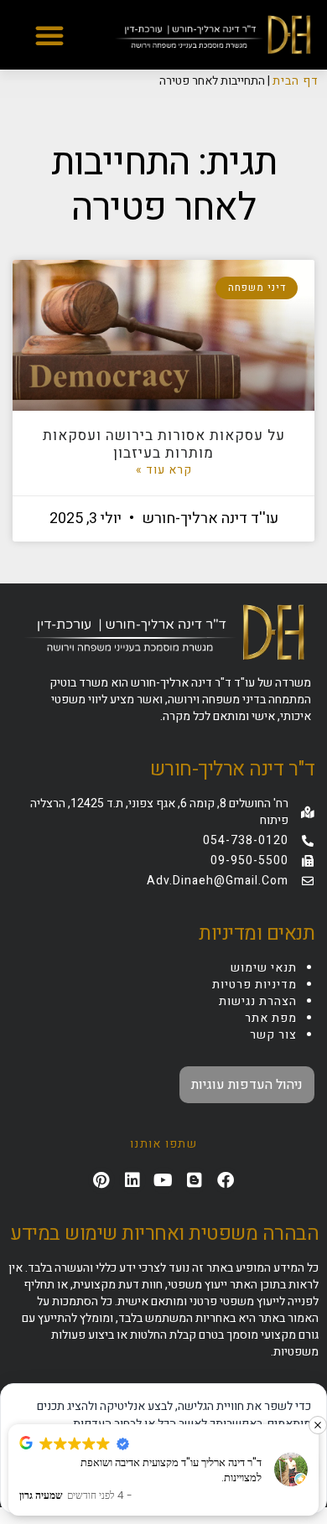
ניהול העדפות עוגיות (247, 1085)
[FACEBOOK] (225, 1180)
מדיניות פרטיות (254, 984)
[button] (49, 35)
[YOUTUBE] (163, 1180)
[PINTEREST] (101, 1180)
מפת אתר (271, 1018)
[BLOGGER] (194, 1180)
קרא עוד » (164, 470)
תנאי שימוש (264, 968)
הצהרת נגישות (258, 1001)
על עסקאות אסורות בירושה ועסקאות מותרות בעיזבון (164, 444)
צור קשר (273, 1035)
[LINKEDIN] (132, 1180)
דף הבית (295, 81)
